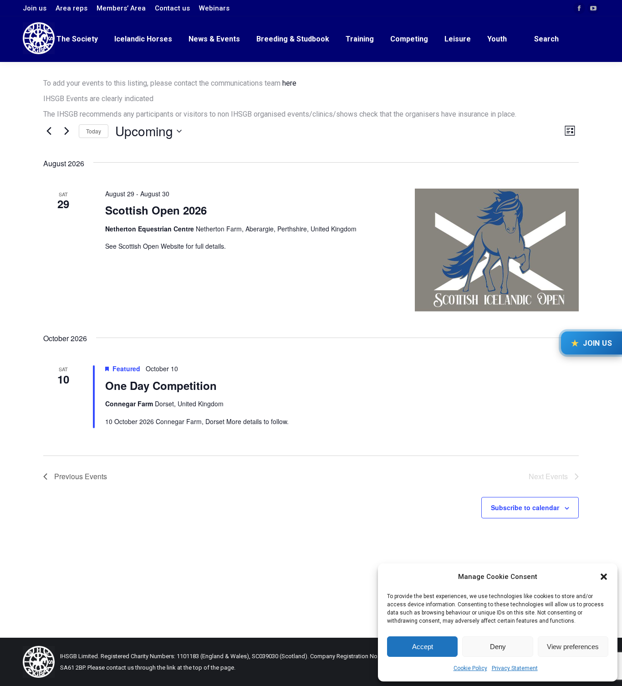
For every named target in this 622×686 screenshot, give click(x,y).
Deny (498, 646)
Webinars (214, 8)
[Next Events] (66, 131)
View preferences (573, 646)
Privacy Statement (515, 668)
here (289, 83)
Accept (422, 646)
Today (93, 131)
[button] (603, 576)
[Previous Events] (48, 131)
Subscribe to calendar (525, 507)
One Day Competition (161, 385)
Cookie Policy (470, 668)
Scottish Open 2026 (156, 210)
